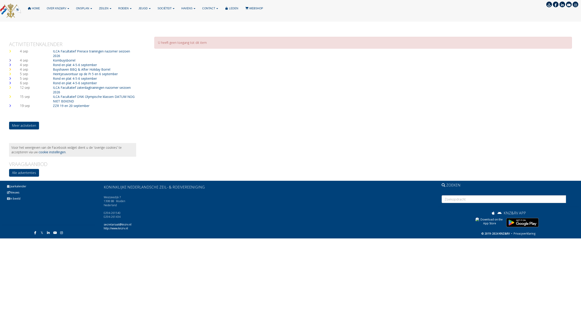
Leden (233, 8)
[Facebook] (555, 5)
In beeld (15, 199)
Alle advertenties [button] (24, 173)
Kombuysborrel (64, 60)
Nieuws (14, 192)
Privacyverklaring (524, 233)
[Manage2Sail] (549, 5)
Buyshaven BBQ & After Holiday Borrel (81, 69)
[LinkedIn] (562, 5)
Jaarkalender (18, 186)
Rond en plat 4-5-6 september (75, 65)
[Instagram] (575, 5)
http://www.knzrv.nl (116, 228)
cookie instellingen (52, 152)
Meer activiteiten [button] (24, 125)
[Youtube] (569, 5)
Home (35, 8)
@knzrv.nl (117, 224)
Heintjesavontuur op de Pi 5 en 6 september (85, 74)
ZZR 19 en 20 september (71, 106)
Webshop (256, 8)
